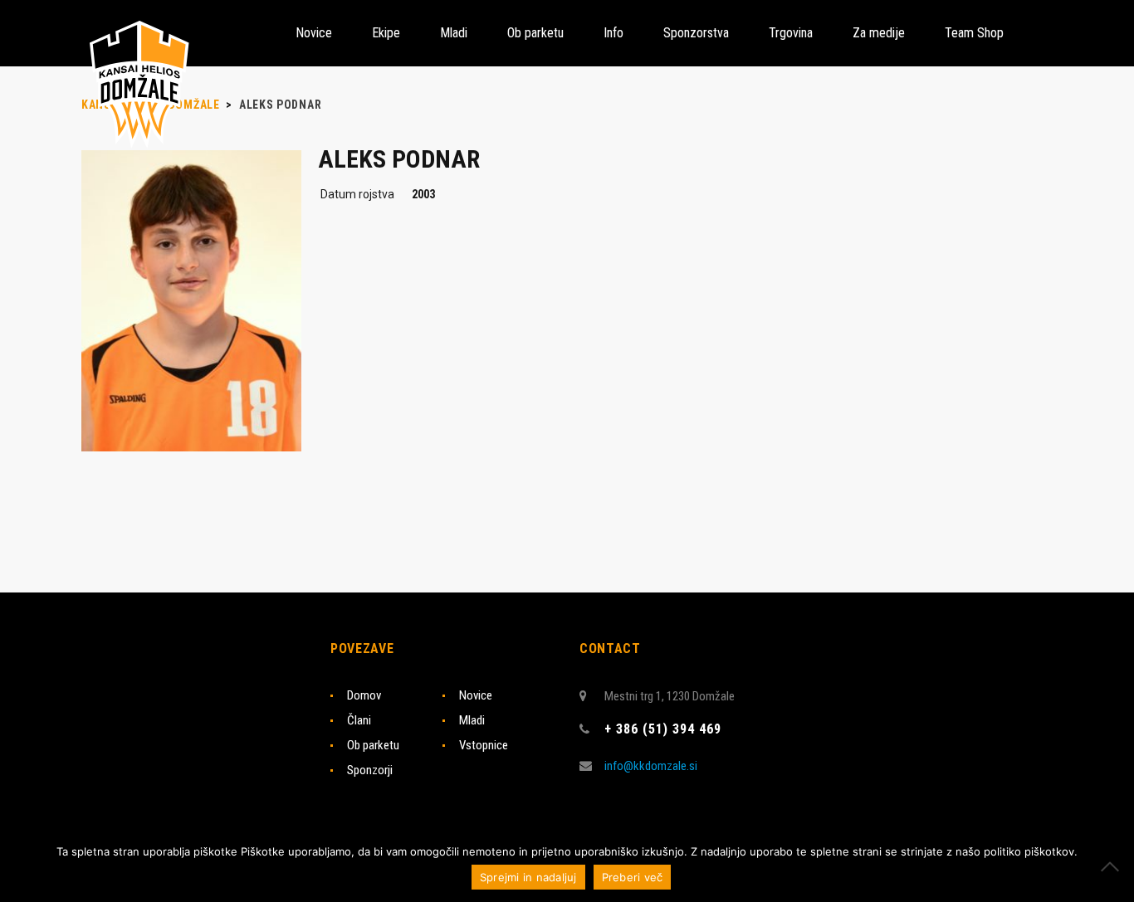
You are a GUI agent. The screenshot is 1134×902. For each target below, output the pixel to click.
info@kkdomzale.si (650, 765)
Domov (364, 695)
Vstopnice (483, 745)
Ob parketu (373, 745)
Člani (359, 720)
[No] (1113, 866)
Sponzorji (370, 770)
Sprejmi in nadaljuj (528, 877)
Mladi (472, 720)
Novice (475, 695)
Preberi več (632, 877)
